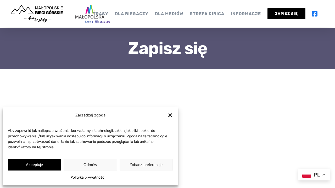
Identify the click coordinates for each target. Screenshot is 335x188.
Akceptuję (34, 164)
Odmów (90, 164)
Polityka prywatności (87, 177)
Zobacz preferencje (146, 164)
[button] (170, 115)
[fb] (317, 13)
